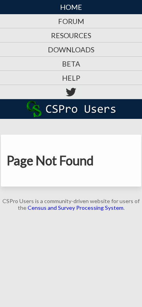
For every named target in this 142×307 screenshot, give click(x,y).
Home (71, 7)
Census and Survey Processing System (75, 207)
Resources (71, 35)
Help (71, 78)
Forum (71, 21)
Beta (71, 63)
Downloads (71, 49)
